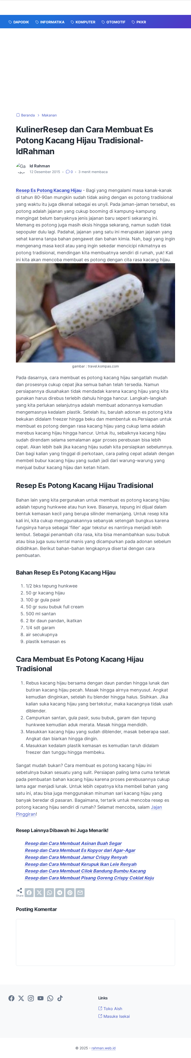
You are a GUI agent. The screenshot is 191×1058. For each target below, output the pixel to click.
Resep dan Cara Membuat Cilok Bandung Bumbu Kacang (85, 871)
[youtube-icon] (41, 998)
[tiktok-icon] (60, 998)
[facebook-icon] (11, 998)
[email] (80, 892)
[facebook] (29, 892)
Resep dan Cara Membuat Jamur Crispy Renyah (76, 857)
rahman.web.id (104, 1048)
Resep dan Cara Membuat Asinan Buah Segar (73, 843)
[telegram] (59, 892)
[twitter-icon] (21, 998)
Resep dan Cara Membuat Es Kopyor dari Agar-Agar (80, 850)
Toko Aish (112, 1008)
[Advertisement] (95, 65)
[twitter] (39, 892)
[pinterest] (69, 892)
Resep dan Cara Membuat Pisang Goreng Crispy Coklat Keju (89, 877)
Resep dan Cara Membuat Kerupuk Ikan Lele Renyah (80, 864)
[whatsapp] (49, 892)
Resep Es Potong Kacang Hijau (49, 190)
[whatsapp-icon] (50, 998)
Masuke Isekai (116, 1016)
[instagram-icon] (31, 998)
